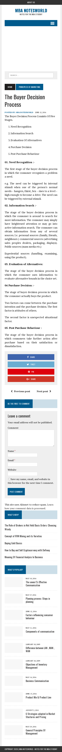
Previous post (22, 391)
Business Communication (37, 681)
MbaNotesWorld (24, 112)
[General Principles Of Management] (14, 733)
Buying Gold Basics (13, 543)
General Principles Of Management (35, 731)
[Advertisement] (31, 49)
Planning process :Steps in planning (38, 600)
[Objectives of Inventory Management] (14, 667)
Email (11, 460)
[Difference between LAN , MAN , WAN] (14, 650)
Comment (13, 427)
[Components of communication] (14, 634)
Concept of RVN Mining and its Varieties (23, 536)
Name (11, 451)
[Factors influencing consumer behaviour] (14, 618)
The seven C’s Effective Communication (36, 583)
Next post (42, 391)
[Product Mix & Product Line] (14, 700)
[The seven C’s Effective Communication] (14, 585)
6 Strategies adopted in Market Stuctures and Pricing (40, 715)
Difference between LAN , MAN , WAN (40, 649)
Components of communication (40, 631)
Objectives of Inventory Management (36, 666)
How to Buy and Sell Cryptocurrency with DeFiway (27, 550)
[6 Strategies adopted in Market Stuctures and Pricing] (14, 716)
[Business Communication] (14, 683)
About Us (31, 2)
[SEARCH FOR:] (31, 75)
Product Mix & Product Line (38, 697)
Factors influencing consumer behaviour (39, 616)
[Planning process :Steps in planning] (14, 601)
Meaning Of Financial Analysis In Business (24, 557)
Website (12, 469)
